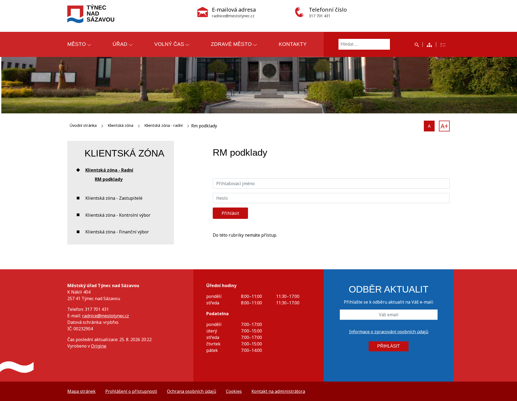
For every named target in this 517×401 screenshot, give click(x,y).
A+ (444, 125)
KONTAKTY (293, 44)
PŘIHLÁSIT (388, 346)
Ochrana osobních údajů (191, 391)
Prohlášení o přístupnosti (131, 391)
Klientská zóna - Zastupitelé (113, 198)
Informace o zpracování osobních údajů (388, 332)
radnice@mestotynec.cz (105, 316)
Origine (98, 346)
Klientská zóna (120, 125)
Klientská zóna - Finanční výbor (117, 232)
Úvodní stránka (83, 125)
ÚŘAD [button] (120, 44)
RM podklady (109, 179)
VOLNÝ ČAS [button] (169, 44)
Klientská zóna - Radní (109, 170)
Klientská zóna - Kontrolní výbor (118, 215)
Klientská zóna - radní (163, 125)
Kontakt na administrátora (278, 391)
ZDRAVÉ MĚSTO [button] (231, 44)
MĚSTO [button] (76, 44)
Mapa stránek (81, 391)
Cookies (234, 391)
